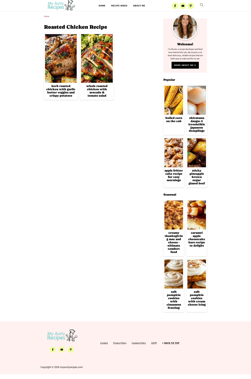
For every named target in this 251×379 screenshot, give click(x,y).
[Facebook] (175, 5)
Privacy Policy (119, 343)
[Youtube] (183, 5)
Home (46, 16)
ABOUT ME (139, 5)
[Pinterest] (190, 5)
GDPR (154, 343)
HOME (102, 5)
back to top (172, 343)
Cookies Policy (139, 343)
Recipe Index (119, 5)
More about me (184, 65)
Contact (104, 343)
